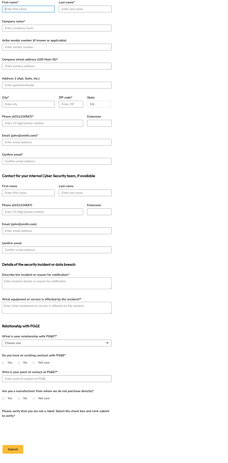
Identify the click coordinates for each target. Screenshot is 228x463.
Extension (94, 116)
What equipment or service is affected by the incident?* (41, 299)
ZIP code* (65, 97)
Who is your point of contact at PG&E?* (30, 372)
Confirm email (12, 243)
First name (9, 186)
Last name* (67, 2)
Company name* (13, 21)
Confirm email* (12, 155)
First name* (10, 2)
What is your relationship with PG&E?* (29, 336)
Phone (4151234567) (17, 205)
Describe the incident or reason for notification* (35, 275)
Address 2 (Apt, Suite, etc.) (21, 78)
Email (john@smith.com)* (20, 136)
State (91, 97)
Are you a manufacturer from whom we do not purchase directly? (47, 391)
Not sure (44, 363)
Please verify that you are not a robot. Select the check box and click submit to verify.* (55, 411)
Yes (10, 363)
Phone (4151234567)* (18, 116)
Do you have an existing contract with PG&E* (34, 355)
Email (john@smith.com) (19, 224)
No (25, 363)
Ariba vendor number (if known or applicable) (34, 40)
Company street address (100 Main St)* (30, 59)
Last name (66, 186)
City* (5, 97)
